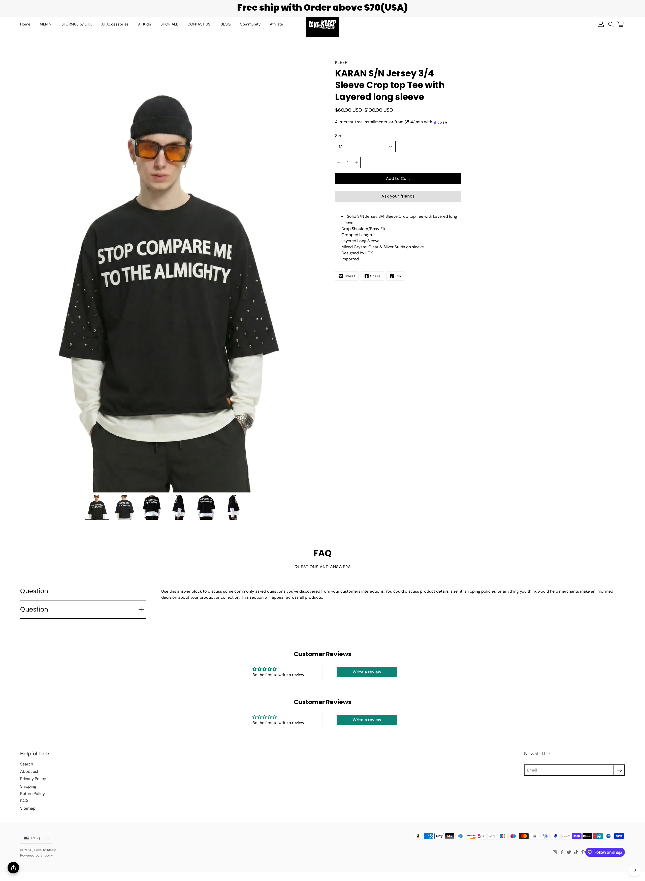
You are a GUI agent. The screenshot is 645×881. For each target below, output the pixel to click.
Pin (398, 276)
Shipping (28, 786)
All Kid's (144, 24)
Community (250, 24)
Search (26, 764)
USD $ (36, 838)
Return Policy (32, 793)
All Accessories (115, 24)
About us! (29, 771)
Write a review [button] (366, 672)
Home (25, 24)
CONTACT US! (199, 24)
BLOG (226, 24)
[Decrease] (339, 162)
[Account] (601, 24)
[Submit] (619, 770)
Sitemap (28, 808)
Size (338, 136)
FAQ (24, 801)
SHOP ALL (169, 24)
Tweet (349, 276)
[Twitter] (569, 852)
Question (34, 591)
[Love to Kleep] (322, 24)
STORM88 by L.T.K (76, 24)
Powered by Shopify (36, 855)
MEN (44, 24)
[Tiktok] (576, 852)
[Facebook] (562, 852)
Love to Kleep (45, 850)
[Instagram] (555, 852)
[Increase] (357, 162)
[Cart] (621, 24)
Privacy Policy (33, 778)
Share (375, 276)
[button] (611, 24)
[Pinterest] (583, 852)
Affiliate (276, 24)
